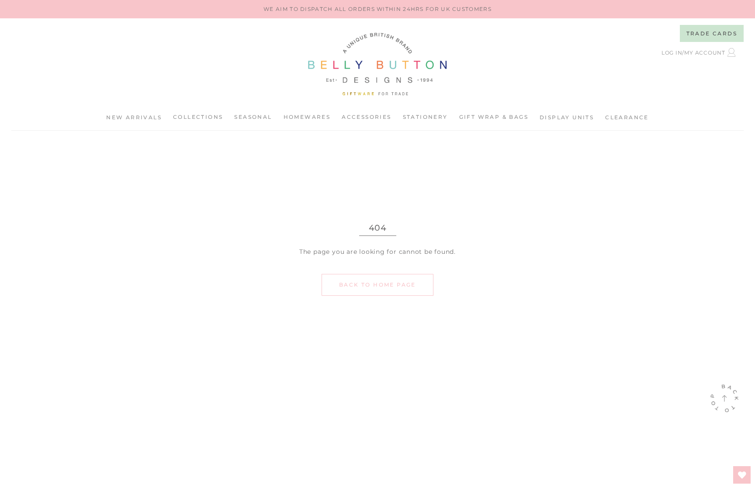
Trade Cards (711, 33)
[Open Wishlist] (742, 475)
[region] (377, 9)
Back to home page (377, 284)
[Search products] (660, 75)
